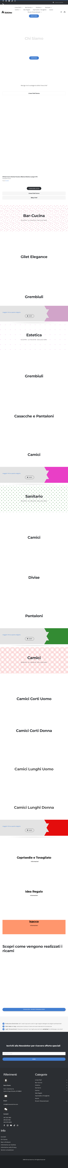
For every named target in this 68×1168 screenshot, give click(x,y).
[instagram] (6, 1)
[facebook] (3, 1)
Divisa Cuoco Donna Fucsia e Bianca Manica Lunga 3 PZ (19, 177)
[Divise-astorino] (7, 11)
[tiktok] (12, 1)
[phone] (3, 4)
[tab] (34, 93)
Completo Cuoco (6, 178)
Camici (34, 657)
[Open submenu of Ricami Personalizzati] (66, 1101)
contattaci (46, 1029)
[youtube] (9, 1)
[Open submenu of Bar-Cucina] (66, 1082)
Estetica (34, 335)
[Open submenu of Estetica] (66, 1085)
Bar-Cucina (34, 215)
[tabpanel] (34, 144)
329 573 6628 (7, 1122)
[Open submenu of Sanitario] (66, 1088)
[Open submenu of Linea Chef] (66, 1080)
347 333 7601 (7, 1117)
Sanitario (34, 496)
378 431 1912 (7, 1120)
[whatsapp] (15, 1)
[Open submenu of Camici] (66, 1090)
